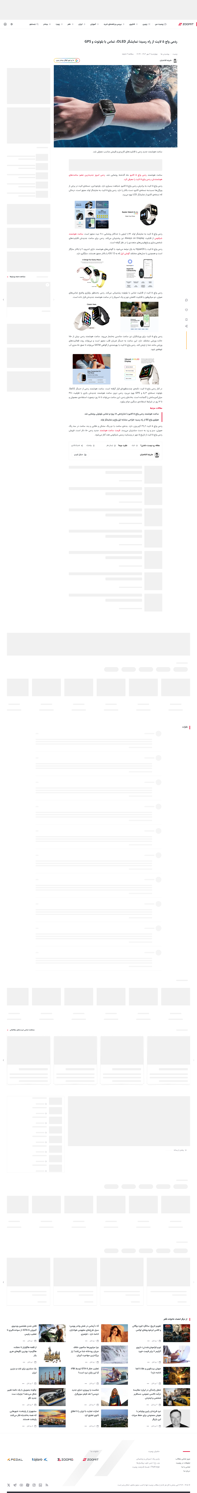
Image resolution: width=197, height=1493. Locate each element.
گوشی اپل (125, 253)
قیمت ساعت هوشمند (110, 430)
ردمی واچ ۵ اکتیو (138, 175)
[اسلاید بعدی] (3, 300)
